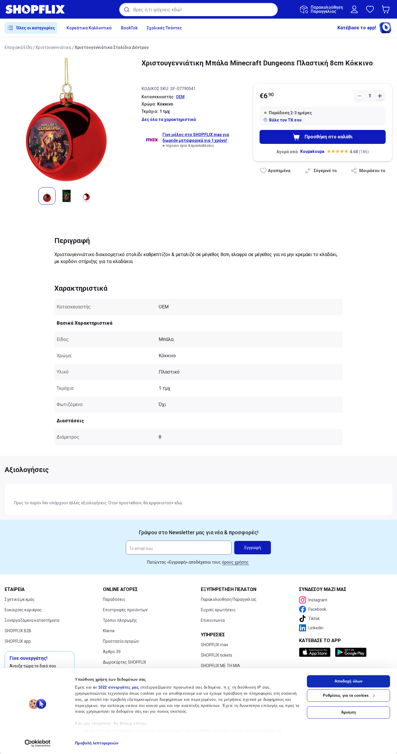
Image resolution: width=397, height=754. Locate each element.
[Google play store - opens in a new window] (351, 652)
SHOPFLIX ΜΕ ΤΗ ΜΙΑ (220, 665)
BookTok (129, 28)
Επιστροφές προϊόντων (125, 610)
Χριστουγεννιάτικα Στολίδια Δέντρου (112, 47)
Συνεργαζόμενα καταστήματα (32, 620)
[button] (386, 9)
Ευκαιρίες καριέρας (23, 610)
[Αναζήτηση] (126, 9)
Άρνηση (348, 712)
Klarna (109, 630)
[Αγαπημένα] (370, 9)
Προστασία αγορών (121, 641)
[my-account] (354, 9)
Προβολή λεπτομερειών (96, 743)
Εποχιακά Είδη (18, 47)
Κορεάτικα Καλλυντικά (89, 28)
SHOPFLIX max (214, 644)
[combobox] (198, 9)
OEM (180, 96)
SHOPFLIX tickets (216, 655)
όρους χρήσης (235, 562)
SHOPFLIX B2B (18, 630)
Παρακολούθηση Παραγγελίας (229, 599)
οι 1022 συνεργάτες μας (116, 687)
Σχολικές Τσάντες (164, 28)
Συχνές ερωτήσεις (218, 610)
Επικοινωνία (213, 620)
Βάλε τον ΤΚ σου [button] (285, 120)
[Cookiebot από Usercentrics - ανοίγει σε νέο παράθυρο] (37, 743)
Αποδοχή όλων (348, 681)
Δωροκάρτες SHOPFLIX (124, 662)
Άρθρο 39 (112, 651)
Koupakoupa (312, 151)
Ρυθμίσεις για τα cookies (346, 695)
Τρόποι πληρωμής (120, 620)
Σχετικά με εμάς (20, 599)
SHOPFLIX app (18, 641)
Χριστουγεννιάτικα (53, 47)
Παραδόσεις (114, 599)
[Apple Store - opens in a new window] (316, 652)
